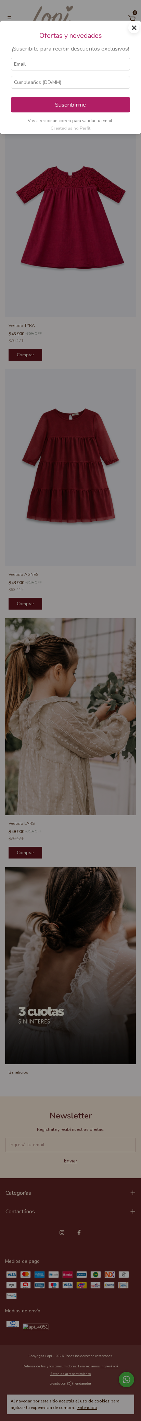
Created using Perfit (70, 128)
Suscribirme (70, 105)
